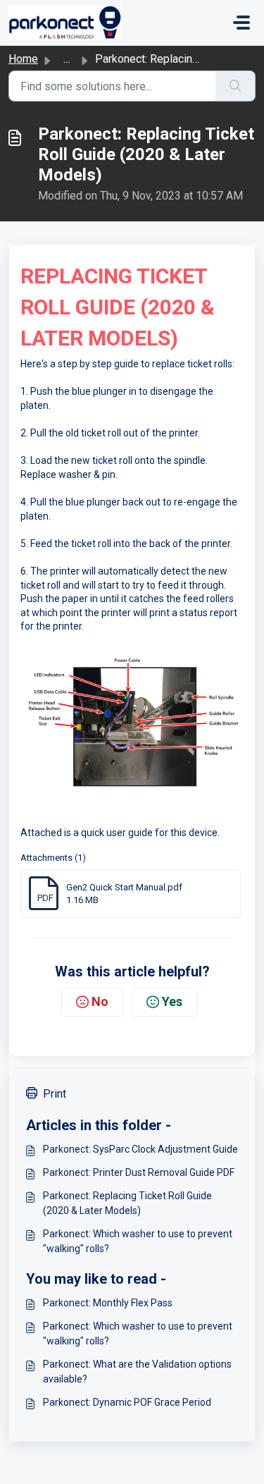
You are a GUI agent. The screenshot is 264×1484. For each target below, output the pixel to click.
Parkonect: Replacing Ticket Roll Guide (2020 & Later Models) (127, 1203)
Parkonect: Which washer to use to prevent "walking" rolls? (137, 1241)
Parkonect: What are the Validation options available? (137, 1372)
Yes (172, 1001)
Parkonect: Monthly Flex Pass (107, 1302)
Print (54, 1093)
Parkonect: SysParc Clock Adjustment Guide (140, 1149)
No (100, 1001)
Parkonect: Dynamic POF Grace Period (127, 1402)
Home (23, 59)
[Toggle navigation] (241, 22)
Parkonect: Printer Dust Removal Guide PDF (138, 1172)
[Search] (235, 86)
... (66, 59)
